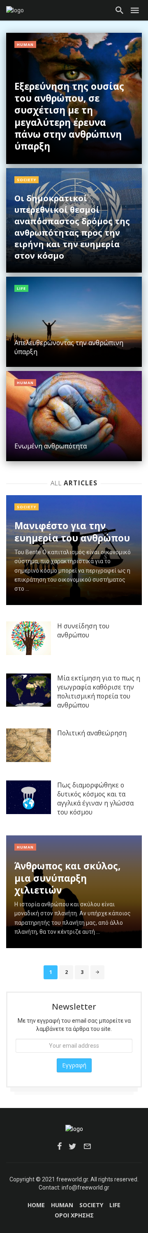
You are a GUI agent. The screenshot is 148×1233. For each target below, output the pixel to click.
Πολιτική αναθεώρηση (92, 732)
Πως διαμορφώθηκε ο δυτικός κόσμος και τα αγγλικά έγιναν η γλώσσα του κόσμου (95, 798)
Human (25, 44)
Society (26, 179)
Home (36, 1205)
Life (21, 288)
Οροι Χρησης (74, 1215)
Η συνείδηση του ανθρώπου (83, 630)
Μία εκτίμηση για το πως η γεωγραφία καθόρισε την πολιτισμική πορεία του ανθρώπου (98, 691)
